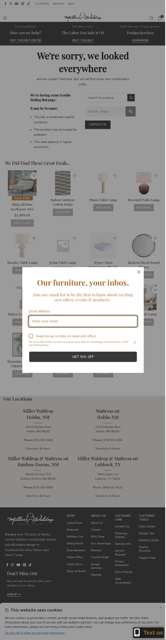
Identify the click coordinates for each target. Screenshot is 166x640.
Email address (39, 311)
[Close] (139, 272)
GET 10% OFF (83, 357)
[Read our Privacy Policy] (134, 342)
